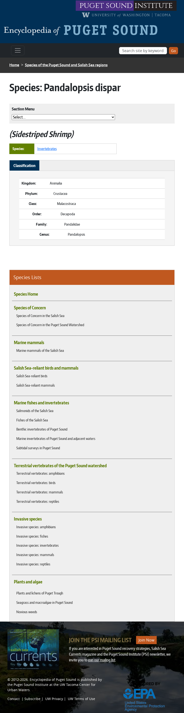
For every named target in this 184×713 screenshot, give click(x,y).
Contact (13, 698)
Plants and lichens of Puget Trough (39, 593)
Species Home (26, 294)
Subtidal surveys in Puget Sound (38, 447)
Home (14, 65)
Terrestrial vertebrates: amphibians (40, 473)
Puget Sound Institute (31, 684)
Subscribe (32, 698)
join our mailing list (101, 660)
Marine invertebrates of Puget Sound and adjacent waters (55, 438)
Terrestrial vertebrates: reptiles (37, 501)
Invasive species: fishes (32, 536)
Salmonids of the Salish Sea (34, 410)
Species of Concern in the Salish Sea (40, 315)
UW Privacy (54, 698)
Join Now (146, 640)
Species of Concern (30, 307)
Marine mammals (29, 342)
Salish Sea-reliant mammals (35, 385)
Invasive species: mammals (35, 554)
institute (154, 5)
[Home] (82, 30)
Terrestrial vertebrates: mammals (39, 492)
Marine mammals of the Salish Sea (40, 350)
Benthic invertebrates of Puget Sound (41, 429)
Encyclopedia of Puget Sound (53, 679)
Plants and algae (28, 581)
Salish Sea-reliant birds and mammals (46, 368)
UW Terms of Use (81, 698)
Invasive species (28, 518)
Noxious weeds (26, 611)
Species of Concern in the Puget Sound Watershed (50, 324)
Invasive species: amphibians (36, 526)
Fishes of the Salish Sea (32, 420)
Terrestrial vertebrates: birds (36, 482)
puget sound (106, 5)
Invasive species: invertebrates (37, 545)
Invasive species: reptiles (33, 564)
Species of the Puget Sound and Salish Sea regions (66, 65)
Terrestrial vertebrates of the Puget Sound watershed (60, 465)
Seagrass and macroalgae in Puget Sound (44, 602)
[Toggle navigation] (17, 50)
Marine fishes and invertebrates (41, 402)
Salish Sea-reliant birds (31, 375)
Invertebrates (47, 148)
